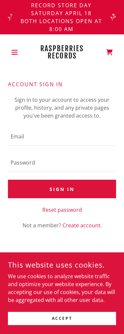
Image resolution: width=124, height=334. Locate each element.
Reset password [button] (62, 209)
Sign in (62, 189)
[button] (16, 52)
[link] (62, 52)
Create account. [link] (82, 225)
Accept (62, 318)
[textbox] (62, 137)
